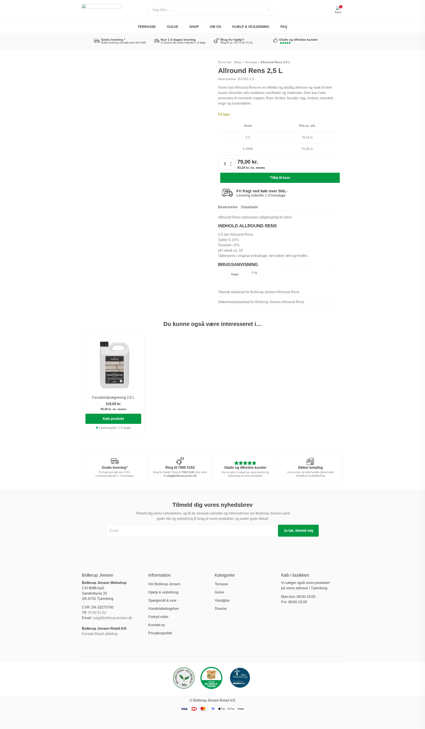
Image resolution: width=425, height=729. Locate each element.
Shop (237, 62)
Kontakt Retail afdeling (100, 634)
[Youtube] (98, 644)
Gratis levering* (115, 467)
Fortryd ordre (158, 617)
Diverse (221, 608)
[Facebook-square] (84, 644)
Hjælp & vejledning (250, 27)
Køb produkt (113, 419)
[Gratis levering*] (115, 461)
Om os (215, 27)
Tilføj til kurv (280, 178)
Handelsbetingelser (163, 608)
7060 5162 (186, 467)
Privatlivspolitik (160, 633)
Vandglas (222, 600)
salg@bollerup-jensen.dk (181, 475)
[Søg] (269, 10)
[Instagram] (91, 644)
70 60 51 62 (97, 612)
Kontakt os (156, 625)
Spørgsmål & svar (162, 600)
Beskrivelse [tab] (228, 207)
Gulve (172, 27)
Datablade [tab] (249, 207)
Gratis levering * (113, 39)
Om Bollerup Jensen (164, 584)
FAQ (283, 27)
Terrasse (147, 27)
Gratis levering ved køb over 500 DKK (123, 42)
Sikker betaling (310, 467)
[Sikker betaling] (310, 461)
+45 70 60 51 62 (243, 42)
